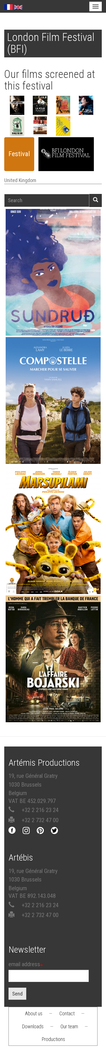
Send (17, 994)
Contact (67, 1013)
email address (24, 964)
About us (33, 1013)
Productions (53, 1039)
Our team (69, 1026)
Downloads (33, 1026)
